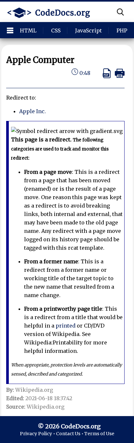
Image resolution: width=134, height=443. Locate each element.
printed (65, 325)
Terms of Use (99, 434)
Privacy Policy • (38, 434)
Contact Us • (70, 434)
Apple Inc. (32, 111)
